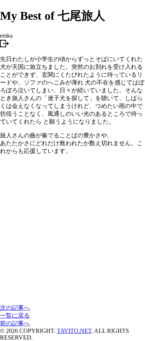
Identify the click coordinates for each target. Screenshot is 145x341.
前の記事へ (15, 323)
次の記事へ (15, 308)
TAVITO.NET (74, 331)
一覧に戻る (15, 315)
